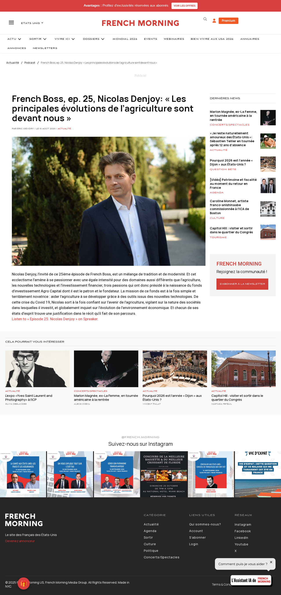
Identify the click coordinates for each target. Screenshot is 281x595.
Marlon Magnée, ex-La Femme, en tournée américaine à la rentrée (233, 116)
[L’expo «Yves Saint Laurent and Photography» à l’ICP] (37, 369)
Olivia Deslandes (16, 404)
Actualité (12, 62)
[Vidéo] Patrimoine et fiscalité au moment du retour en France (233, 184)
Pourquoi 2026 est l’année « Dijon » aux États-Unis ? (231, 162)
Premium (228, 20)
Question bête (223, 169)
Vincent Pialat (152, 404)
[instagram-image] (23, 474)
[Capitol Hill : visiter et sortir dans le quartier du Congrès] (243, 369)
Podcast (29, 62)
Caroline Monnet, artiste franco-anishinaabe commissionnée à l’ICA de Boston (229, 207)
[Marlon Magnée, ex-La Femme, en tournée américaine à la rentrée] (106, 369)
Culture (217, 218)
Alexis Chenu (82, 404)
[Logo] (71, 520)
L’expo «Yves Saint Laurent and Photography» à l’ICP (28, 397)
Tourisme (218, 237)
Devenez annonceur (20, 541)
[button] (205, 19)
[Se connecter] (214, 21)
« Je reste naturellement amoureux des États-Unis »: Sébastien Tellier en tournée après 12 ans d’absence (232, 139)
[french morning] (140, 23)
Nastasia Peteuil (221, 404)
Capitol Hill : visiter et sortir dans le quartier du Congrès (231, 230)
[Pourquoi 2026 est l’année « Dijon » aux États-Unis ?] (175, 369)
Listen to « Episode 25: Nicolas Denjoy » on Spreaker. (55, 319)
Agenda (217, 192)
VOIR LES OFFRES (184, 5)
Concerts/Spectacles (230, 125)
